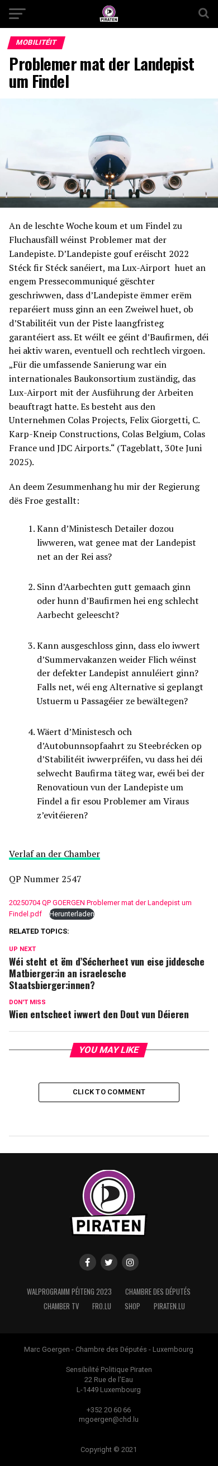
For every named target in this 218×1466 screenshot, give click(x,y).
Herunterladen (71, 914)
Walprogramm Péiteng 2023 (69, 1291)
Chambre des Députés (158, 1291)
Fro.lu (101, 1306)
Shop (132, 1306)
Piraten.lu (169, 1306)
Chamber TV (61, 1306)
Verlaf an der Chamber (54, 853)
